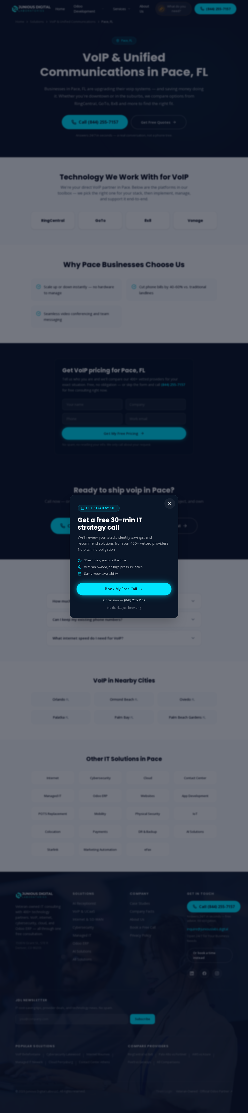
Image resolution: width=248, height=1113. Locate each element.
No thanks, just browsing (124, 608)
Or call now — (124, 600)
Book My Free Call (121, 589)
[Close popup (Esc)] (169, 503)
